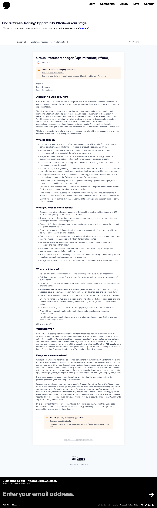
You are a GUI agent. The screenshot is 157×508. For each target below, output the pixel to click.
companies (39, 42)
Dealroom (83, 28)
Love (136, 4)
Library (124, 4)
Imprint (115, 505)
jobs (22, 42)
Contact (149, 4)
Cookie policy (84, 464)
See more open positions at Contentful (78, 440)
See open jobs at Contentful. (53, 73)
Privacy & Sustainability (129, 505)
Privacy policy (73, 464)
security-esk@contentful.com (104, 397)
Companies (107, 4)
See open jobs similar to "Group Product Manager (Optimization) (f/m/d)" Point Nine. (74, 76)
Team (91, 4)
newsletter (48, 481)
